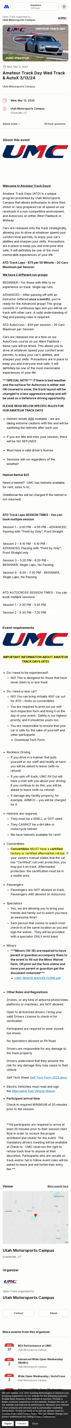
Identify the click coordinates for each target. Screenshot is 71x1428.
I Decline (21, 1423)
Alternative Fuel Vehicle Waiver (33, 1091)
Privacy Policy (29, 1413)
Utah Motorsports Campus (19, 19)
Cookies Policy (9, 1413)
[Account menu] (64, 7)
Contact (18, 1313)
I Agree (8, 1423)
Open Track (9, 16)
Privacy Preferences (44, 1416)
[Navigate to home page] (6, 6)
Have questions (57, 123)
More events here (58, 1186)
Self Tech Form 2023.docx (48, 1077)
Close (35, 1423)
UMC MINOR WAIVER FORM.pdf (38, 978)
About (53, 1313)
